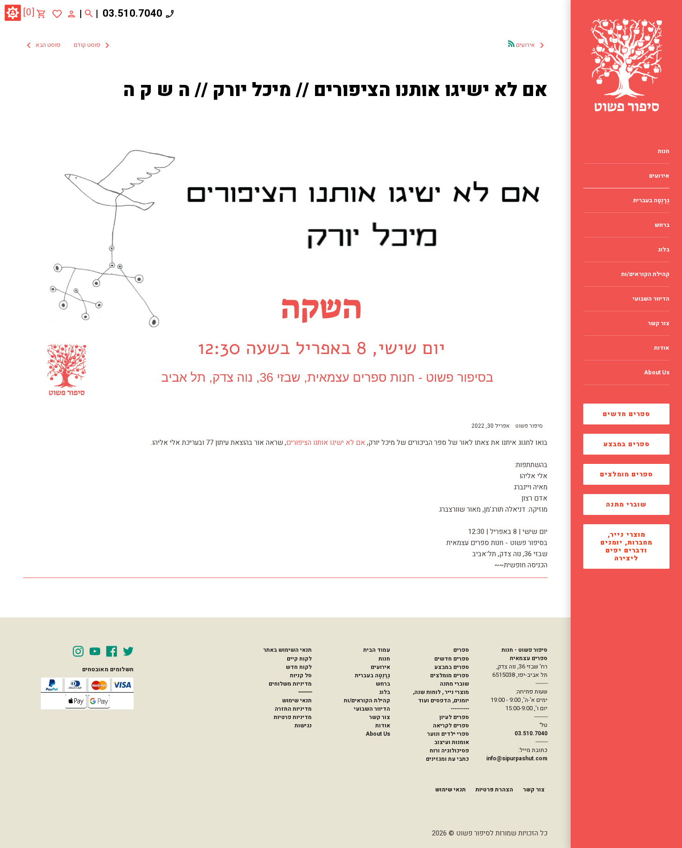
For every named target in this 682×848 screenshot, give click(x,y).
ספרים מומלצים (626, 474)
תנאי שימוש (297, 700)
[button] (68, 45)
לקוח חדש (299, 667)
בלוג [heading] (663, 249)
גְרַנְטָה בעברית (372, 675)
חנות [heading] (663, 151)
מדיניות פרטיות (293, 717)
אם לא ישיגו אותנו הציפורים (325, 442)
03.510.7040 (132, 13)
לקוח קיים (299, 659)
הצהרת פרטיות (494, 789)
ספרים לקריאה (451, 725)
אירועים (380, 667)
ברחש (383, 684)
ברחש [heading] (662, 225)
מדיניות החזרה (293, 709)
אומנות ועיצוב (451, 742)
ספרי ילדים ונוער (448, 734)
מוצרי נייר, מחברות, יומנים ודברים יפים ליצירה (626, 546)
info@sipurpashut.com (516, 758)
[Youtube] (95, 651)
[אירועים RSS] (511, 43)
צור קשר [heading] (658, 323)
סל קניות (301, 675)
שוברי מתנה (626, 504)
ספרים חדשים (626, 414)
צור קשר (379, 717)
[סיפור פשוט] (626, 65)
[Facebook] (111, 651)
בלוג (384, 692)
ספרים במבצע (627, 444)
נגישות (303, 725)
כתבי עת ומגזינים (447, 759)
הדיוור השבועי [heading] (651, 299)
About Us (378, 734)
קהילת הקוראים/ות (367, 700)
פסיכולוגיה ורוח (449, 750)
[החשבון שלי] (71, 13)
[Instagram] (78, 651)
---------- (459, 709)
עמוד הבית (376, 650)
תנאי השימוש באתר (287, 650)
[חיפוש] (89, 14)
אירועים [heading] (659, 176)
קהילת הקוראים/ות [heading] (645, 274)
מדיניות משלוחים (290, 684)
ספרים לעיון (454, 717)
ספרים (461, 650)
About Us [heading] (656, 372)
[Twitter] (128, 651)
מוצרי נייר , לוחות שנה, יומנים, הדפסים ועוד (441, 696)
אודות (382, 725)
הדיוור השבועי (372, 709)
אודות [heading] (661, 348)
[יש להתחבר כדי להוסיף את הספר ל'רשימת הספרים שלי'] (57, 14)
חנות (384, 659)
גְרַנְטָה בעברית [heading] (651, 200)
